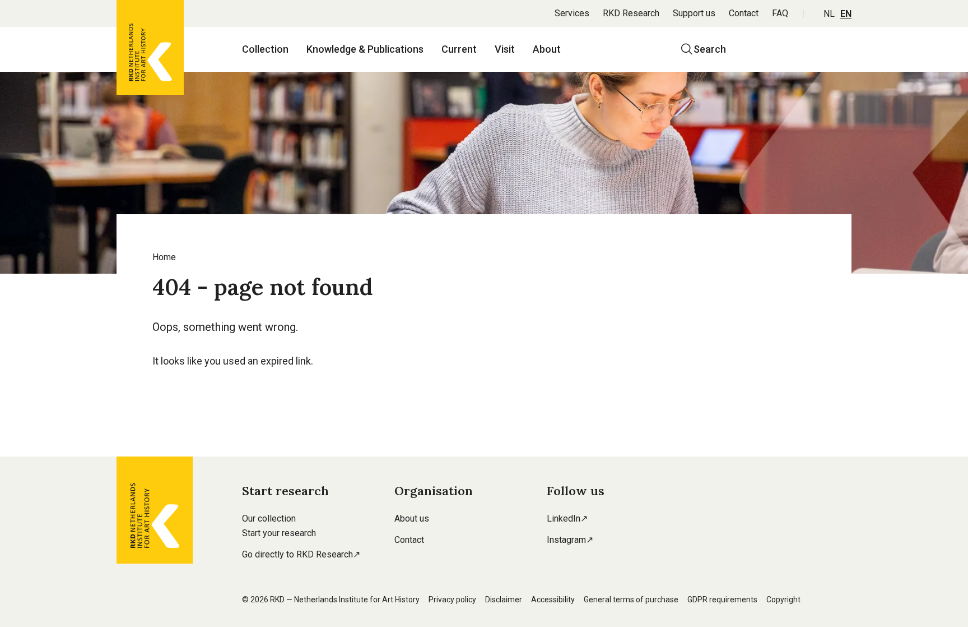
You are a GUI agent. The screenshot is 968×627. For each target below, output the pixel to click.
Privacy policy (452, 599)
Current (459, 49)
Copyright (783, 599)
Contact (743, 13)
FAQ (780, 13)
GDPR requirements (722, 599)
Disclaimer (503, 599)
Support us (694, 13)
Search (710, 49)
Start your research (279, 533)
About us (411, 518)
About (547, 49)
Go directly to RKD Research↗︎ (301, 554)
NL (829, 13)
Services (572, 13)
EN (845, 13)
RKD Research (631, 13)
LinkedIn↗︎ (567, 518)
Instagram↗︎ (570, 539)
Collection (265, 49)
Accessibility (553, 599)
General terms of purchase (631, 599)
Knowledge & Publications (365, 49)
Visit (505, 49)
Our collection (269, 518)
